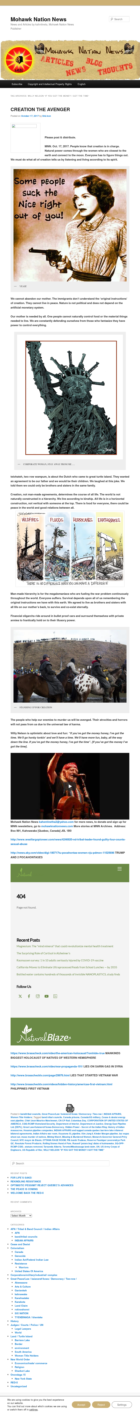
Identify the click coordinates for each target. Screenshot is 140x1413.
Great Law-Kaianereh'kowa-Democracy (43, 1127)
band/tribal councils (30, 1114)
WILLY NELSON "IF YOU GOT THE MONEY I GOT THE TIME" (73, 1150)
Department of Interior (67, 1123)
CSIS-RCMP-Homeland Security (38, 1123)
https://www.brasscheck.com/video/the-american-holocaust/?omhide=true (58, 1053)
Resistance (21, 1263)
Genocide (20, 1256)
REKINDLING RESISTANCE (26, 1181)
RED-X (14, 1382)
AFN (17, 1232)
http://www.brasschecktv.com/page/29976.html (40, 1075)
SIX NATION (21, 1313)
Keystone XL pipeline (69, 1133)
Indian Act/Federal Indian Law (31, 1259)
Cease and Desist (20, 1244)
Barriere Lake (22, 1340)
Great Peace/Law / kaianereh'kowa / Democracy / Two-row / (72, 1114)
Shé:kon (46, 115)
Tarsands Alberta (52, 1146)
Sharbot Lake (22, 1371)
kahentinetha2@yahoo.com (56, 822)
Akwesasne (21, 1282)
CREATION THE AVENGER (40, 109)
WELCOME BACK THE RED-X (27, 1193)
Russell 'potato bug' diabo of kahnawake (93, 1143)
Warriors (23, 1267)
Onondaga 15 (18, 1374)
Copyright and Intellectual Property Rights (50, 84)
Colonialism (17, 1248)
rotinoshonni (22, 1309)
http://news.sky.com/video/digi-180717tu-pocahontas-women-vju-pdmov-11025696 (63, 853)
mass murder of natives (33, 1136)
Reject (101, 1404)
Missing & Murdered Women (76, 1136)
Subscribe (17, 84)
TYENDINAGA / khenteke (28, 1317)
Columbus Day (78, 1120)
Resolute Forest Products (28, 1143)
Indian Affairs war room (45, 1133)
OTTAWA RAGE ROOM (54, 1140)
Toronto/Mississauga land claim (79, 1146)
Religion (19, 1367)
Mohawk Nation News (39, 19)
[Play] (70, 786)
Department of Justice (91, 1123)
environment (22, 1348)
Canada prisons (71, 1117)
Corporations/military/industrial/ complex (34, 1275)
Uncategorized (19, 1386)
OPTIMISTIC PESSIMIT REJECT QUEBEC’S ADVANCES (42, 1185)
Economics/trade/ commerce (31, 1363)
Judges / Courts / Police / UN (27, 1325)
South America (23, 1351)
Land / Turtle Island (21, 1336)
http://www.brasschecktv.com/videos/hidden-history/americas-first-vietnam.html (61, 1084)
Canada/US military (91, 1117)
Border (18, 1344)
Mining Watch (54, 1136)
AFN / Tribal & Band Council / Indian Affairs (35, 1229)
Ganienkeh (21, 1290)
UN (98, 1146)
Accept (81, 1404)
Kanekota (20, 1301)
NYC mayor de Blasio (31, 1140)
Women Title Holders (21, 1117)
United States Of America (29, 1271)
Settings (122, 1404)
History (15, 1321)
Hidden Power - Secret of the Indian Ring (86, 1127)
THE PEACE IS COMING (24, 1189)
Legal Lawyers (23, 1328)
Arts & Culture (23, 1286)
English (81, 84)
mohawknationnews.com (57, 826)
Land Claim (21, 1305)
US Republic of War (32, 1150)
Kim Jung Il (87, 1133)
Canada (19, 1252)
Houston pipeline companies (38, 1130)
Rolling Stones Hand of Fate (57, 1143)
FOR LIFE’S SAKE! (21, 1177)
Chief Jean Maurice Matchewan (41, 1120)
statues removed (33, 1146)
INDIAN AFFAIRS (112, 1114)
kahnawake (21, 1294)
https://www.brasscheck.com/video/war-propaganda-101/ (47, 1066)
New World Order (20, 1359)
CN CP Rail (64, 1120)
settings (33, 1409)
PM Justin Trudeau (76, 1140)
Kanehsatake (22, 1298)
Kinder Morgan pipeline (106, 1133)
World (18, 1332)
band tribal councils (52, 1117)
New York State (23, 1378)
